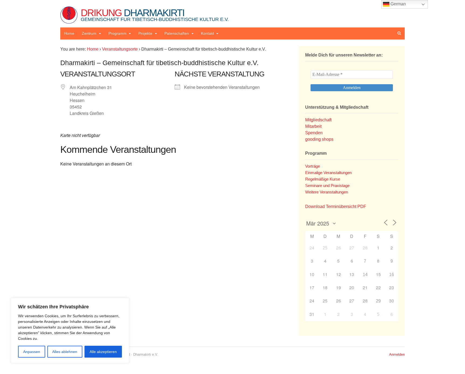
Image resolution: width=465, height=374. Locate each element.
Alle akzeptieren (103, 352)
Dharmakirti (155, 14)
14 (365, 274)
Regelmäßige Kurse (322, 179)
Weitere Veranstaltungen (326, 192)
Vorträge (312, 166)
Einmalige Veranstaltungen (328, 172)
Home (69, 33)
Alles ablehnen (64, 352)
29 (378, 301)
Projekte (145, 33)
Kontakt (207, 33)
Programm (117, 33)
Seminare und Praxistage (327, 185)
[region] (70, 330)
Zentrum (89, 33)
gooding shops (319, 139)
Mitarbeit (313, 126)
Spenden (314, 132)
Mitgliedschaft (318, 120)
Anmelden (397, 354)
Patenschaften (176, 33)
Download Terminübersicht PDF (335, 206)
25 (325, 248)
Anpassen (31, 352)
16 (391, 274)
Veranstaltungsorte (120, 49)
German (397, 4)
